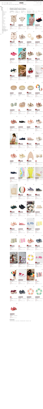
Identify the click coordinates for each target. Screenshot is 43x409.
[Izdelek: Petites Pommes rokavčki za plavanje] (14, 241)
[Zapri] (40, 0)
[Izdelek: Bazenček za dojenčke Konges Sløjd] (30, 88)
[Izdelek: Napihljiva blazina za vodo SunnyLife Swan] (39, 71)
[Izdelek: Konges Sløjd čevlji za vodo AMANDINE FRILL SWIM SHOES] (39, 37)
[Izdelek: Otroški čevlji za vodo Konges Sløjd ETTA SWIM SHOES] (22, 156)
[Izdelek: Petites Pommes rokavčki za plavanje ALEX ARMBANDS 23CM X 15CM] (22, 241)
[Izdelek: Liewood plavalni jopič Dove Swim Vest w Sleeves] (14, 139)
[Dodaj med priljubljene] (16, 14)
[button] (12, 11)
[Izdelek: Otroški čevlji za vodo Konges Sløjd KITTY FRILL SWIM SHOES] (14, 156)
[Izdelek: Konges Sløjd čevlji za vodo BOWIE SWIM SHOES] (39, 20)
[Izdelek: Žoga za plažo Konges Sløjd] (30, 71)
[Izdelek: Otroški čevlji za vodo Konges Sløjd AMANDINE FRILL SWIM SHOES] (39, 54)
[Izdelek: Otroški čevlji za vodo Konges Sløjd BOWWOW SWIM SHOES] (39, 105)
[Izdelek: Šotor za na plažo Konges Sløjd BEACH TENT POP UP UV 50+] (22, 105)
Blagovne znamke (17, 4)
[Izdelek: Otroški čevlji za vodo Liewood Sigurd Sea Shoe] (22, 71)
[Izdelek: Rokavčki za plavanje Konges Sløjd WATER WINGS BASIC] (14, 105)
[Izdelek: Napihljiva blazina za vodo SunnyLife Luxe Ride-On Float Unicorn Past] (39, 173)
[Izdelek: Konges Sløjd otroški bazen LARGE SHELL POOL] (22, 88)
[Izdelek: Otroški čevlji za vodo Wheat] (30, 139)
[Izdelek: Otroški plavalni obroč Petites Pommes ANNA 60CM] (30, 258)
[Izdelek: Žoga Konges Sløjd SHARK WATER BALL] (30, 190)
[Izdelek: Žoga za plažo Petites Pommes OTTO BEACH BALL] (14, 275)
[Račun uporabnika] (37, 2)
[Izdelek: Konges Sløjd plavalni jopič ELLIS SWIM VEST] (14, 37)
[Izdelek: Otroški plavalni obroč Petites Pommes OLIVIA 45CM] (22, 258)
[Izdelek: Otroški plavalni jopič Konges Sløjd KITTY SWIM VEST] (30, 20)
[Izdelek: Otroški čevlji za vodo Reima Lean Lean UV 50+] (22, 122)
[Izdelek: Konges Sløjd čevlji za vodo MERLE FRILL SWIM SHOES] (30, 122)
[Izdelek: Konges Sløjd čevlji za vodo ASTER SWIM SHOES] (22, 37)
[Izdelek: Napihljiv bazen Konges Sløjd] (14, 88)
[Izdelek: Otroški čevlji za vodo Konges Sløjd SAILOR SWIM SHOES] (14, 206)
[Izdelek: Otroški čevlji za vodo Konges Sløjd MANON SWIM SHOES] (30, 54)
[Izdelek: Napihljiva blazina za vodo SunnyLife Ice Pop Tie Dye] (22, 173)
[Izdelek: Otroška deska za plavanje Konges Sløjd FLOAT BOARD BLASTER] (30, 156)
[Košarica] (40, 2)
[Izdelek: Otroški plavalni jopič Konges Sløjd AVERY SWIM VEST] (14, 20)
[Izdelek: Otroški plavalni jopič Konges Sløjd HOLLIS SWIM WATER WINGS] (22, 20)
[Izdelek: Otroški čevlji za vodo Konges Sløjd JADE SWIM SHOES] (30, 105)
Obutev (7, 4)
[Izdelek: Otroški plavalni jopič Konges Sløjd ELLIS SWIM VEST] (22, 54)
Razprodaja (20, 4)
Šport (11, 4)
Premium (13, 4)
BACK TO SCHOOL (24, 4)
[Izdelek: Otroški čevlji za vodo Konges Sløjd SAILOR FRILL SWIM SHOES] (14, 71)
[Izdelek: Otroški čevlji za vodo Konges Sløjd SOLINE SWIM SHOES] (22, 292)
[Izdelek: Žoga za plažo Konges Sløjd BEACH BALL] (22, 190)
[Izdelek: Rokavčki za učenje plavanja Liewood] (39, 156)
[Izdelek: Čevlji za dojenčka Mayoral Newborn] (30, 224)
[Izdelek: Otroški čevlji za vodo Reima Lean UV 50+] (22, 139)
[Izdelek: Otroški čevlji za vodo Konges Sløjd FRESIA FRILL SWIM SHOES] (39, 241)
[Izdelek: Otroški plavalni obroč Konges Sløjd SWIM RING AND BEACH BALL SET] (30, 37)
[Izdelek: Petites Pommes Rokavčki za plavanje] (30, 206)
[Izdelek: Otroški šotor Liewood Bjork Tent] (39, 206)
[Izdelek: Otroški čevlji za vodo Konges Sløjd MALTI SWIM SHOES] (39, 139)
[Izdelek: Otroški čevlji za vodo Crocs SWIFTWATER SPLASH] (22, 275)
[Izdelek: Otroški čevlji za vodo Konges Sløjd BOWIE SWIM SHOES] (14, 292)
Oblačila (5, 4)
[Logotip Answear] (21, 3)
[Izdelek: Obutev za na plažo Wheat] (39, 190)
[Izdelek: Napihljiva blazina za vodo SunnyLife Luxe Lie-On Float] (30, 173)
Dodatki (9, 4)
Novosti (2, 4)
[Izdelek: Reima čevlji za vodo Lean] (14, 54)
